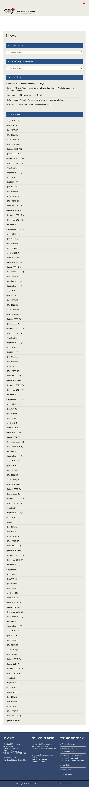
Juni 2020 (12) (12, 470)
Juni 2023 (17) (12, 300)
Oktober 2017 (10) (14, 621)
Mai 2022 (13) (12, 361)
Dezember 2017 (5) (15, 612)
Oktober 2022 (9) (14, 338)
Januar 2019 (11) (14, 550)
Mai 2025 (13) (12, 191)
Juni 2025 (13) (12, 187)
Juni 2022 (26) (12, 357)
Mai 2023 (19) (12, 305)
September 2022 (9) (15, 342)
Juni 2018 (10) (12, 583)
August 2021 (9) (13, 404)
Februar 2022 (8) (14, 375)
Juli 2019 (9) (12, 522)
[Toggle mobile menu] (84, 3)
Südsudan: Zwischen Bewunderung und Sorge (25, 83)
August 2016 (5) (13, 687)
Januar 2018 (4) (13, 607)
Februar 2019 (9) (14, 546)
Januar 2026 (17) (14, 154)
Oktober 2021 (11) (14, 394)
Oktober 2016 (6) (14, 678)
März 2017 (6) (12, 654)
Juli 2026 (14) (12, 125)
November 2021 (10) (15, 390)
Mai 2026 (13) (12, 135)
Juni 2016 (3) (12, 697)
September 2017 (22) (15, 626)
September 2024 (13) (15, 229)
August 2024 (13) (14, 234)
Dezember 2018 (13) (15, 555)
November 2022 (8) (15, 333)
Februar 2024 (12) (14, 262)
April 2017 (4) (12, 649)
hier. (5, 762)
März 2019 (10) (13, 541)
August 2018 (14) (14, 574)
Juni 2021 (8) (12, 413)
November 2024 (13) (15, 220)
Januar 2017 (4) (13, 664)
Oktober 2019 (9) (14, 508)
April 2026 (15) (13, 139)
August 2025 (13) (14, 177)
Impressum (66, 770)
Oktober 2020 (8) (14, 451)
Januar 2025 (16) (14, 210)
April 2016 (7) (12, 706)
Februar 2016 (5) (14, 716)
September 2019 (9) (15, 513)
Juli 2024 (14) (12, 239)
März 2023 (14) (13, 314)
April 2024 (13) (13, 253)
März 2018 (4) (12, 598)
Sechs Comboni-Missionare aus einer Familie (25, 95)
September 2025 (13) (15, 172)
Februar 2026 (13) (14, 149)
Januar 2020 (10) (14, 494)
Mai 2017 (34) (12, 645)
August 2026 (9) (13, 120)
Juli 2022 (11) (12, 352)
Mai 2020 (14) (12, 475)
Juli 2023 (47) (12, 295)
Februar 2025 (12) (14, 205)
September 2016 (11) (15, 683)
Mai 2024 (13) (12, 248)
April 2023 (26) (13, 309)
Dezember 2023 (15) (15, 272)
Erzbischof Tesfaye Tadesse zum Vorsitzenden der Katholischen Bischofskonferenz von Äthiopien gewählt (41, 89)
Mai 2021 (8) (12, 418)
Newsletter (66, 765)
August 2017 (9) (13, 631)
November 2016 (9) (15, 673)
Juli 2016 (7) (12, 692)
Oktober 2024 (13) (14, 224)
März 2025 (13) (13, 201)
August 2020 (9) (13, 461)
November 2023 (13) (15, 276)
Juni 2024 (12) (12, 243)
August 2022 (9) (13, 347)
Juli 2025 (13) (12, 182)
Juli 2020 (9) (12, 465)
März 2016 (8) (12, 711)
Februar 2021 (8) (14, 432)
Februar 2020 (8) (14, 489)
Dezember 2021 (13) (15, 385)
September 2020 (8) (15, 456)
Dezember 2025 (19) (15, 158)
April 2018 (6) (12, 593)
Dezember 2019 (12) (15, 498)
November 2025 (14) (15, 163)
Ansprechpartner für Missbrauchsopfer (70, 750)
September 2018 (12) (15, 569)
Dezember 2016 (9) (15, 668)
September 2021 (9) (15, 399)
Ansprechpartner (38, 762)
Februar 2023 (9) (14, 319)
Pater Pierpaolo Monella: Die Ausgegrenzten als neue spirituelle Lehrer (35, 100)
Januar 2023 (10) (14, 324)
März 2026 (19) (13, 144)
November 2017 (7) (15, 616)
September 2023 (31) (15, 286)
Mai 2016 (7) (12, 701)
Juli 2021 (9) (12, 409)
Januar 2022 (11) (14, 380)
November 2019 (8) (15, 503)
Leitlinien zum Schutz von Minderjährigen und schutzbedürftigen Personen (73, 758)
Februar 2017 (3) (14, 659)
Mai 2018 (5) (12, 588)
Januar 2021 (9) (13, 437)
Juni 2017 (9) (12, 640)
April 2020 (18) (13, 479)
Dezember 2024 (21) (15, 215)
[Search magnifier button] (81, 52)
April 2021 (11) (13, 423)
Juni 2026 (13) (12, 130)
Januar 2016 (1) (13, 720)
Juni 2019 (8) (12, 527)
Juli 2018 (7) (12, 579)
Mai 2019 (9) (12, 531)
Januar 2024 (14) (14, 267)
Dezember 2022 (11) (15, 328)
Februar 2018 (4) (14, 602)
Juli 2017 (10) (12, 635)
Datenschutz (67, 774)
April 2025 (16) (13, 196)
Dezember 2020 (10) (15, 442)
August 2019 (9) (13, 517)
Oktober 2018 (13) (14, 564)
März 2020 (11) (13, 484)
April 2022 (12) (13, 366)
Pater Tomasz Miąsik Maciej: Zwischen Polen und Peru (29, 104)
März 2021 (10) (13, 428)
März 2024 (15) (13, 257)
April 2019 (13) (13, 536)
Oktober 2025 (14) (14, 168)
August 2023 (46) (14, 290)
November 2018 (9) (15, 560)
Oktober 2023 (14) (14, 281)
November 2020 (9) (15, 446)
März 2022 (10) (13, 371)
